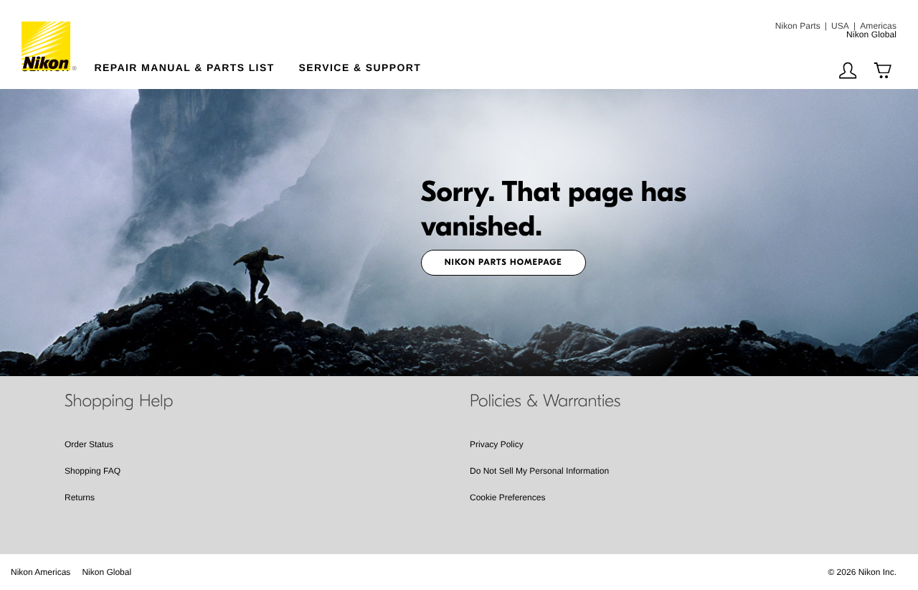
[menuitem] (377, 64)
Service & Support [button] (360, 67)
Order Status (89, 444)
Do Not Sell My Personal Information (539, 471)
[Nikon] (49, 35)
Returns (80, 497)
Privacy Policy (497, 444)
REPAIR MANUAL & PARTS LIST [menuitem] (185, 67)
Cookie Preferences (507, 497)
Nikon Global (106, 572)
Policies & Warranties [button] (545, 401)
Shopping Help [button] (119, 401)
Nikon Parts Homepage (503, 263)
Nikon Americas (40, 572)
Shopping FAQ (92, 471)
